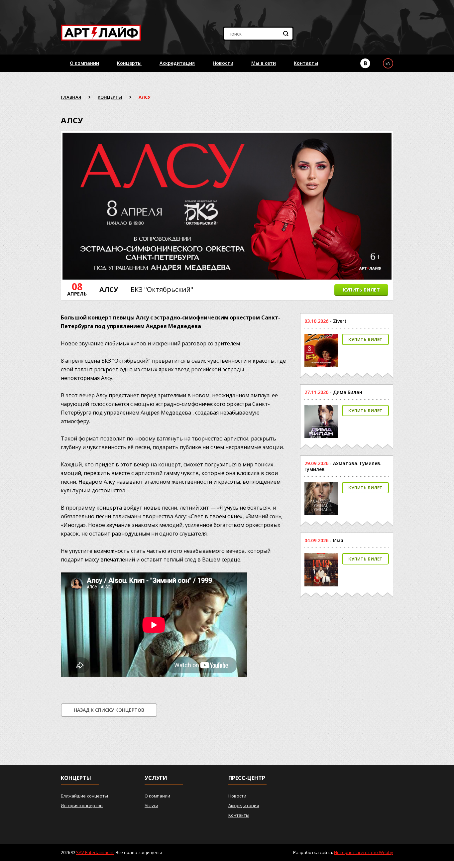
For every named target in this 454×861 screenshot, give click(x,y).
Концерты (129, 63)
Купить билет (361, 290)
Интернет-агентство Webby (363, 852)
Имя (338, 540)
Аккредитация (177, 63)
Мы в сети (263, 63)
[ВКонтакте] (365, 63)
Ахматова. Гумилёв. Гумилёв (343, 466)
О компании (84, 63)
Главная (71, 97)
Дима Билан (347, 392)
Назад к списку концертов (109, 710)
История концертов (82, 805)
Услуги (151, 805)
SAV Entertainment (95, 852)
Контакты (306, 63)
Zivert (340, 321)
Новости (223, 63)
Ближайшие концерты (84, 796)
